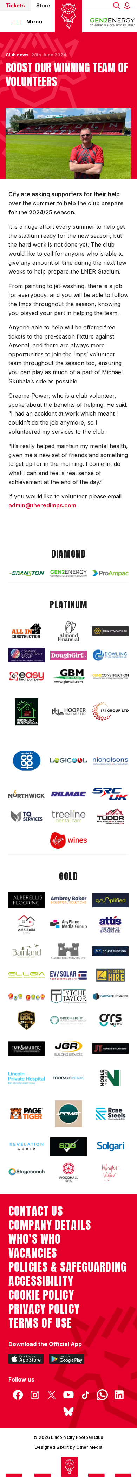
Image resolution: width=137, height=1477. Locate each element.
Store (43, 5)
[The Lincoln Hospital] (26, 1078)
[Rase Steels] (110, 1113)
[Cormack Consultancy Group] (26, 655)
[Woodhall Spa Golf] (68, 1172)
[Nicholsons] (110, 760)
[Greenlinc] (26, 711)
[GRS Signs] (110, 1020)
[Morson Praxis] (68, 1078)
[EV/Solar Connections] (68, 975)
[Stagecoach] (26, 1172)
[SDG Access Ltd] (68, 1146)
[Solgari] (110, 1146)
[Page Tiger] (26, 1114)
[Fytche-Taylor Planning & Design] (68, 996)
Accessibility (40, 1281)
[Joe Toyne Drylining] (110, 1048)
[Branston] (26, 573)
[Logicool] (68, 760)
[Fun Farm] (26, 996)
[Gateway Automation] (110, 996)
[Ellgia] (26, 975)
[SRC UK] (110, 794)
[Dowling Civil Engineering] (110, 655)
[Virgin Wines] (68, 840)
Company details (49, 1225)
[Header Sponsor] (112, 22)
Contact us (35, 1211)
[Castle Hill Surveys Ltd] (68, 951)
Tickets (15, 5)
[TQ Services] (26, 816)
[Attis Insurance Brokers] (110, 924)
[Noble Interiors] (110, 1078)
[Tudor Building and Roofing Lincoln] (110, 816)
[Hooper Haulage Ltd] (68, 711)
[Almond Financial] (68, 631)
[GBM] (68, 676)
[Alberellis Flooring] (26, 900)
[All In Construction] (26, 631)
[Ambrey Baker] (68, 900)
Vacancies (32, 1253)
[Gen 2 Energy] (68, 573)
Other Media (89, 1447)
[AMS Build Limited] (26, 924)
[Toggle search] (116, 5)
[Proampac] (110, 573)
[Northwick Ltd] (26, 794)
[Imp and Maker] (26, 1048)
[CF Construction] (110, 951)
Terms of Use (40, 1323)
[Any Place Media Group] (68, 924)
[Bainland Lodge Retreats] (26, 951)
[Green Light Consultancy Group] (68, 1020)
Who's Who (34, 1239)
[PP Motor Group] (68, 1113)
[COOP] (26, 760)
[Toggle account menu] (128, 5)
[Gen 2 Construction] (110, 676)
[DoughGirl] (68, 655)
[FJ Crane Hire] (110, 975)
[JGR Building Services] (68, 1048)
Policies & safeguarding (67, 1267)
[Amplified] (110, 900)
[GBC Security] (26, 1020)
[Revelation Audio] (26, 1146)
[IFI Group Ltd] (110, 711)
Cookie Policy (41, 1295)
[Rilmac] (68, 794)
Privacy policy (44, 1309)
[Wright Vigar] (110, 1172)
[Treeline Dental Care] (68, 816)
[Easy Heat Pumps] (26, 676)
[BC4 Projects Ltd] (110, 631)
